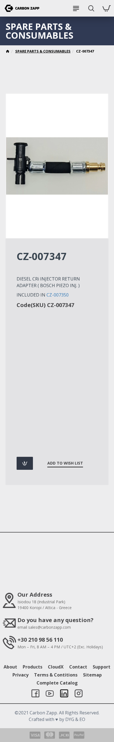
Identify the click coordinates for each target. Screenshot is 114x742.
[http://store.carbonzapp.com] (8, 52)
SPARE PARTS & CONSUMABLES (43, 51)
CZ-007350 (57, 295)
